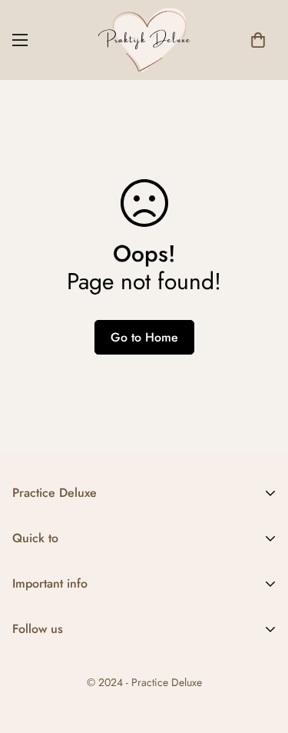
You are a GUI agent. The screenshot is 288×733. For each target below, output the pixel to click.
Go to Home (144, 337)
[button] (258, 40)
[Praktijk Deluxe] (144, 40)
